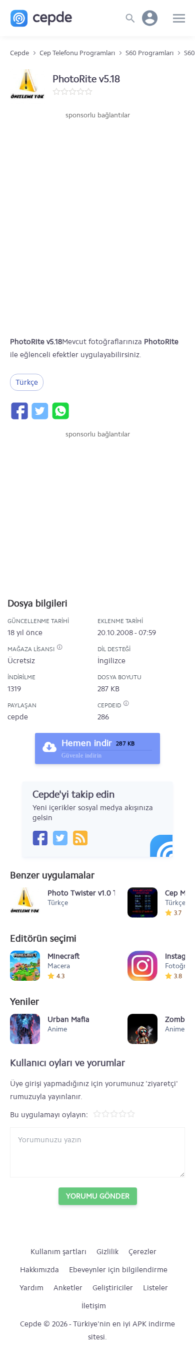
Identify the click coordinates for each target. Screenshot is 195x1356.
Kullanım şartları (58, 1251)
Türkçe (27, 382)
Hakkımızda (39, 1269)
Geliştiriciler (112, 1287)
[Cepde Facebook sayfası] (40, 837)
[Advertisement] (97, 223)
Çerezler (142, 1251)
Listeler (155, 1287)
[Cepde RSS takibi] (80, 837)
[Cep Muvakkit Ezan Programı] (143, 902)
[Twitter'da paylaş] (39, 410)
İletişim (94, 1305)
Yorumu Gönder (98, 1195)
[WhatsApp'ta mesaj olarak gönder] (60, 410)
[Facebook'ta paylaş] (19, 410)
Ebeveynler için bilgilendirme (118, 1269)
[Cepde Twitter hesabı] (60, 837)
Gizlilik (107, 1251)
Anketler (68, 1287)
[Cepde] (41, 18)
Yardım (32, 1287)
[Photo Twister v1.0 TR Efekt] (25, 902)
